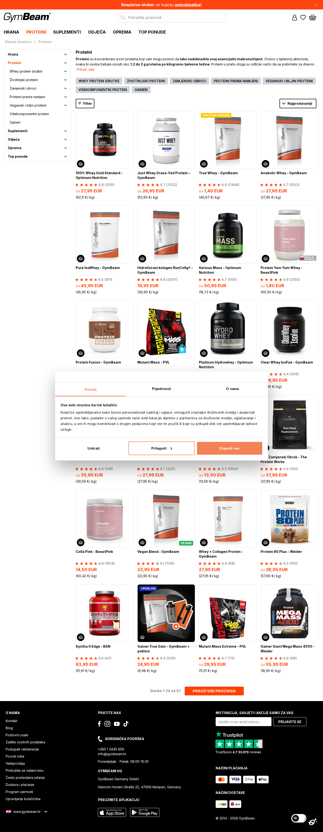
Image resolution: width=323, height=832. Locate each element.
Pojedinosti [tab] (161, 389)
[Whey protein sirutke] (65, 71)
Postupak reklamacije (22, 749)
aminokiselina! (188, 4)
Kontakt (11, 721)
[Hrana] (65, 54)
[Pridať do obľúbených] (129, 115)
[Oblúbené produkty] (303, 17)
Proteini (14, 63)
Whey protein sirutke (26, 71)
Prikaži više (85, 69)
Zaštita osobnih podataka (25, 742)
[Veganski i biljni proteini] (65, 105)
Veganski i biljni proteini (28, 105)
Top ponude (18, 156)
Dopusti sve (229, 448)
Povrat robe (15, 756)
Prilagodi (158, 448)
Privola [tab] (90, 389)
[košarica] (314, 17)
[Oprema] (65, 148)
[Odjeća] (65, 139)
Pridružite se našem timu (25, 770)
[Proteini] (65, 63)
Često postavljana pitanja (25, 778)
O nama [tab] (232, 389)
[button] (161, 4)
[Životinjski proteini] (65, 80)
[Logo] (28, 17)
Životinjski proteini (24, 80)
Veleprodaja (15, 763)
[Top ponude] (65, 156)
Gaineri (15, 122)
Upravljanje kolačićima (23, 799)
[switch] (298, 818)
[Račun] (294, 17)
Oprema (15, 148)
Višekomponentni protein (29, 114)
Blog (9, 728)
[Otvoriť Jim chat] (312, 821)
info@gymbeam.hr (112, 754)
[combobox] (172, 17)
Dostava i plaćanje (20, 785)
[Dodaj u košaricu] (80, 164)
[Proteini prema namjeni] (65, 97)
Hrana (13, 54)
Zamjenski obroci (23, 88)
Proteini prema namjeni (27, 97)
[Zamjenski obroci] (65, 88)
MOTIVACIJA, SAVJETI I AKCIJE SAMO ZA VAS (254, 713)
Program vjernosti (19, 792)
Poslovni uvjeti (17, 735)
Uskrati (93, 448)
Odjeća (14, 139)
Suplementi (17, 131)
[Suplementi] (65, 131)
